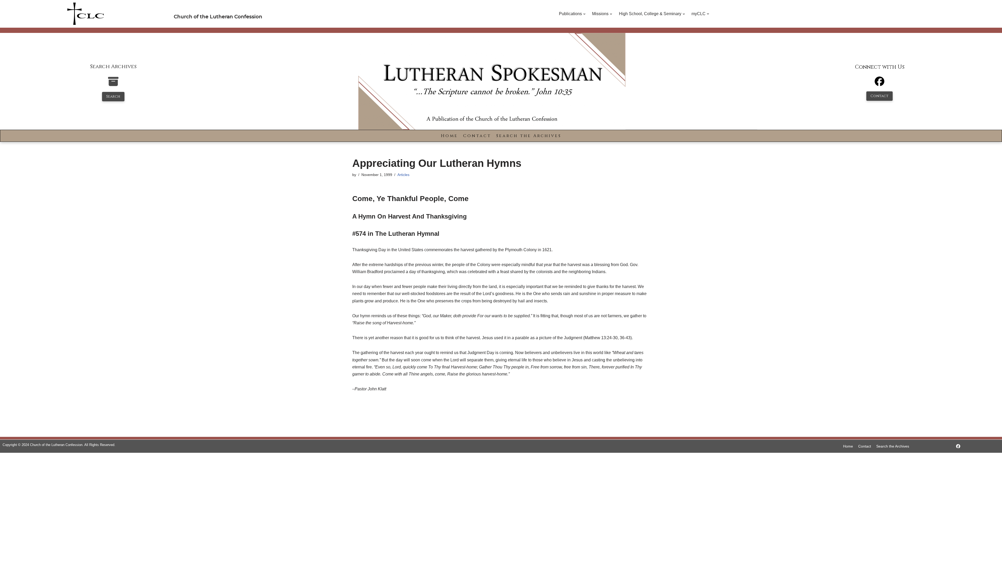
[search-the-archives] (113, 84)
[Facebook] (879, 83)
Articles (403, 175)
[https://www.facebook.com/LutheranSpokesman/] (958, 446)
